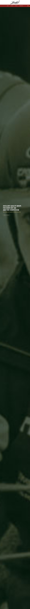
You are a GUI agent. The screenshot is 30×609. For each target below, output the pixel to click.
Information (21, 5)
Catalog (12, 5)
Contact (16, 5)
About (8, 5)
